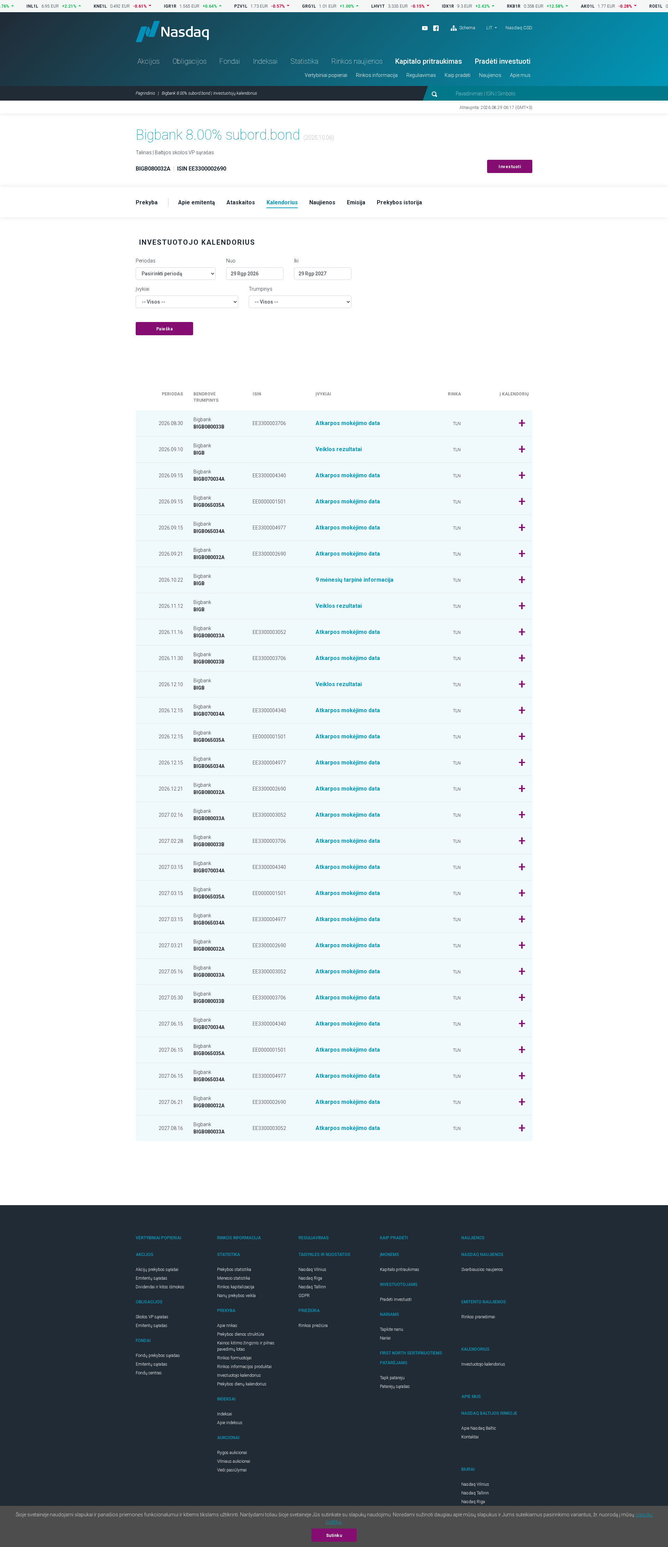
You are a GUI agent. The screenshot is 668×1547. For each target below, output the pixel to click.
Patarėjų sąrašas (395, 1386)
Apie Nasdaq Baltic (478, 1428)
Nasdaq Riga (310, 1278)
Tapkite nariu (391, 1329)
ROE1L (630, 6)
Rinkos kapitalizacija (235, 1287)
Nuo (231, 261)
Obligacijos (190, 61)
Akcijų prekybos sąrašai (157, 1269)
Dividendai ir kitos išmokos (160, 1287)
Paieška (164, 329)
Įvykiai (142, 289)
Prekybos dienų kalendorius (242, 1384)
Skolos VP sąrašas (152, 1316)
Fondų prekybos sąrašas (158, 1355)
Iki (296, 261)
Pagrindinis (145, 93)
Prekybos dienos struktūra (240, 1334)
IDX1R (423, 6)
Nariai (385, 1338)
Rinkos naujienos (357, 61)
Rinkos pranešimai (478, 1316)
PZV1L (215, 6)
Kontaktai (470, 1437)
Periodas (146, 261)
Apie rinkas (227, 1325)
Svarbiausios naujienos (482, 1269)
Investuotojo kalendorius (239, 1375)
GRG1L (284, 6)
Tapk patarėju (392, 1377)
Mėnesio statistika (233, 1278)
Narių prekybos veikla (236, 1295)
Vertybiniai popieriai (326, 75)
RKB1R (488, 6)
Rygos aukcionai (232, 1452)
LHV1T (353, 6)
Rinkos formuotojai (234, 1358)
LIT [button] (489, 27)
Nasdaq (172, 31)
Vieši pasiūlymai (232, 1470)
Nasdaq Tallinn (312, 1287)
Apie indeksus (229, 1422)
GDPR (304, 1295)
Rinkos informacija (377, 75)
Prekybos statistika (234, 1269)
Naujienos (490, 75)
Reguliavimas (421, 75)
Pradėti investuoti (503, 61)
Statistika (304, 61)
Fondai (229, 61)
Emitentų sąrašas (151, 1278)
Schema (466, 27)
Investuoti (510, 166)
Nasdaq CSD (519, 27)
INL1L (7, 6)
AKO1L (563, 6)
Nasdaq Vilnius (312, 1269)
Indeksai (265, 61)
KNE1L (75, 6)
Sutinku (334, 1535)
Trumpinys (260, 289)
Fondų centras (149, 1373)
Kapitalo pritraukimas (428, 61)
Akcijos (148, 61)
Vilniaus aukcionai (233, 1461)
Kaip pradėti (457, 75)
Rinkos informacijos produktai (244, 1366)
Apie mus (520, 75)
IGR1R (145, 6)
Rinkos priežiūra (313, 1325)
